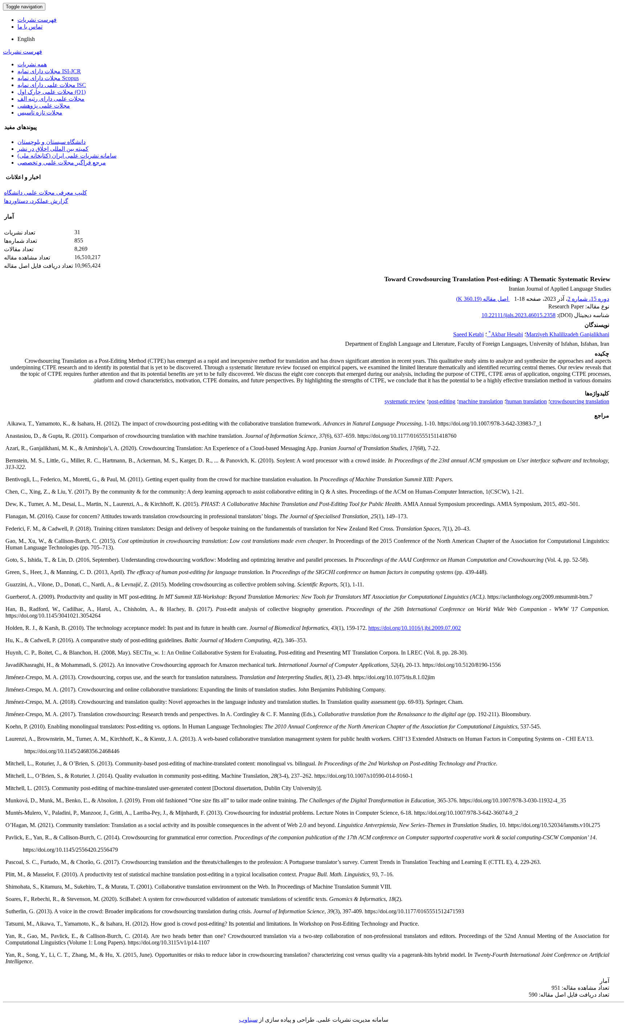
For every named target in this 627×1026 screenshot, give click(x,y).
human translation (526, 401)
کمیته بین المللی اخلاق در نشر (53, 149)
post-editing (442, 401)
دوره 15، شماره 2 (588, 299)
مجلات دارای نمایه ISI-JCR (49, 71)
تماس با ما (29, 27)
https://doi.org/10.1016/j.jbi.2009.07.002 (414, 628)
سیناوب (248, 1020)
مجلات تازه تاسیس (39, 112)
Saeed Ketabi (468, 334)
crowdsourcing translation (579, 401)
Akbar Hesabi (505, 334)
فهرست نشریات (37, 20)
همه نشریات (32, 64)
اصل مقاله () (483, 299)
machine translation (481, 401)
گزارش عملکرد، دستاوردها (36, 201)
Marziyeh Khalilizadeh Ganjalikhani (567, 334)
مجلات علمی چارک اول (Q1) (51, 92)
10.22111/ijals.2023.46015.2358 (518, 315)
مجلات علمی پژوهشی (43, 106)
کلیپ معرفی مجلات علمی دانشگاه (45, 193)
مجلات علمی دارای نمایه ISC (51, 85)
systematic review (405, 401)
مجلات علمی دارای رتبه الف (51, 99)
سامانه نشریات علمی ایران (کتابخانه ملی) (66, 156)
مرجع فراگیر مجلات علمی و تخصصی (61, 162)
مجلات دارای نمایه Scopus (48, 78)
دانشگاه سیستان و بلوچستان (51, 142)
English (26, 39)
